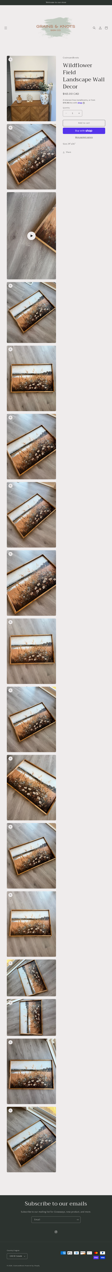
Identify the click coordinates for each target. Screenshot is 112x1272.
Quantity (66, 108)
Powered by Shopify (32, 1266)
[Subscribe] (77, 1219)
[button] (6, 28)
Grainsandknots (19, 1266)
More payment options (84, 137)
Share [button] (68, 152)
